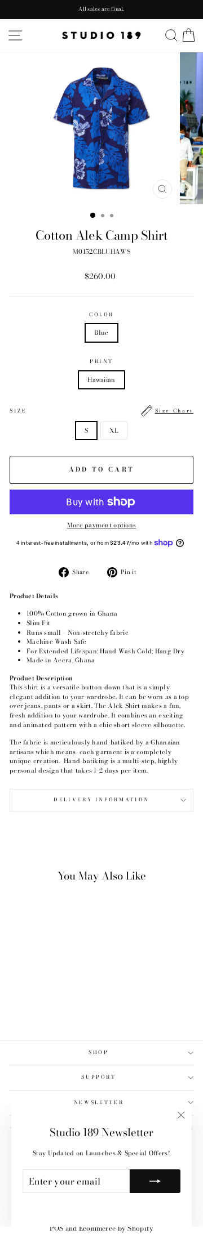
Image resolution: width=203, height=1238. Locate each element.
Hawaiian (101, 379)
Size (101, 411)
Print (101, 361)
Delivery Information (101, 800)
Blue (101, 332)
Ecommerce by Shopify (116, 1228)
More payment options (101, 525)
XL (113, 430)
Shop (99, 1052)
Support (98, 1077)
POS (57, 1228)
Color (101, 315)
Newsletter (99, 1102)
